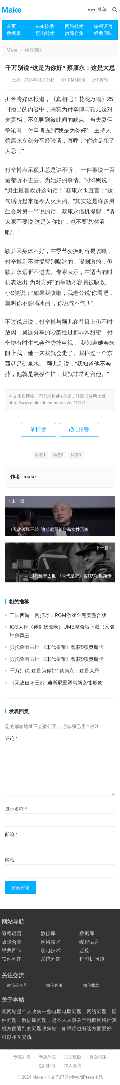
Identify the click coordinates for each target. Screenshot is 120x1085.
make (29, 476)
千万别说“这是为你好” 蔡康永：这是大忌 (54, 670)
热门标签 (47, 1065)
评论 (11, 738)
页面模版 (72, 1056)
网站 (9, 859)
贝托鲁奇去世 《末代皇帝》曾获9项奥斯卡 (57, 647)
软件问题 (12, 959)
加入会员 (72, 1065)
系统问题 (51, 959)
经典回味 (103, 33)
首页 (11, 26)
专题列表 (22, 1056)
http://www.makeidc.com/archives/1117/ (47, 402)
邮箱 (11, 834)
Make (11, 9)
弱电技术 (45, 33)
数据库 (14, 33)
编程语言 (103, 26)
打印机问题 (91, 959)
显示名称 (16, 808)
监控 (84, 950)
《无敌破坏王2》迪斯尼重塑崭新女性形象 (56, 682)
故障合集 (74, 33)
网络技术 (74, 26)
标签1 (40, 454)
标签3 (76, 454)
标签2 (58, 454)
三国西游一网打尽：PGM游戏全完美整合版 (58, 615)
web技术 (45, 26)
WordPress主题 (88, 1077)
